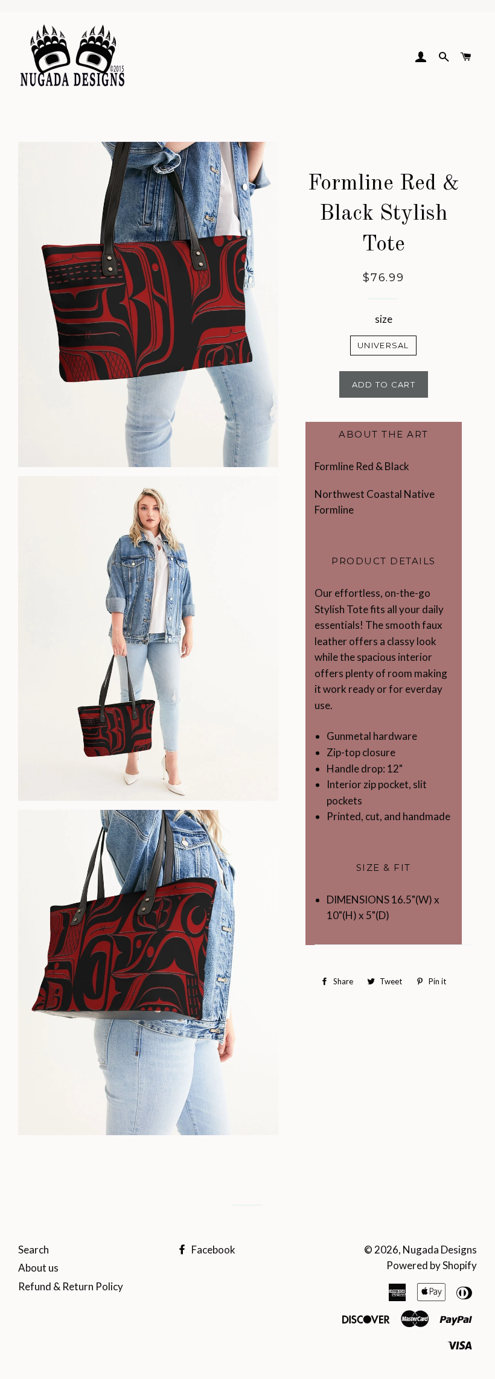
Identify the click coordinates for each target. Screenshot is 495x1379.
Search (33, 1249)
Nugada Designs (440, 1249)
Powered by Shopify (431, 1265)
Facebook (212, 1249)
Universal (383, 345)
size (383, 319)
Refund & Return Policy (70, 1286)
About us (38, 1267)
